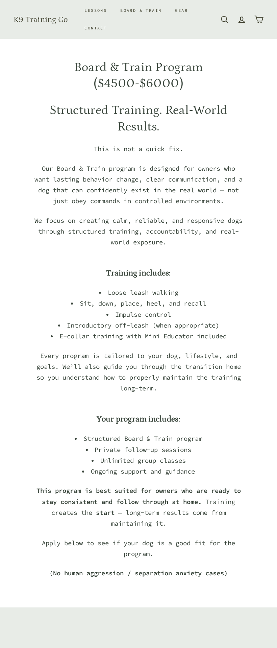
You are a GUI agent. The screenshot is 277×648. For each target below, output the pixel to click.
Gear (181, 10)
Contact (95, 27)
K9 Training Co (41, 19)
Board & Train (140, 10)
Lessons (95, 10)
